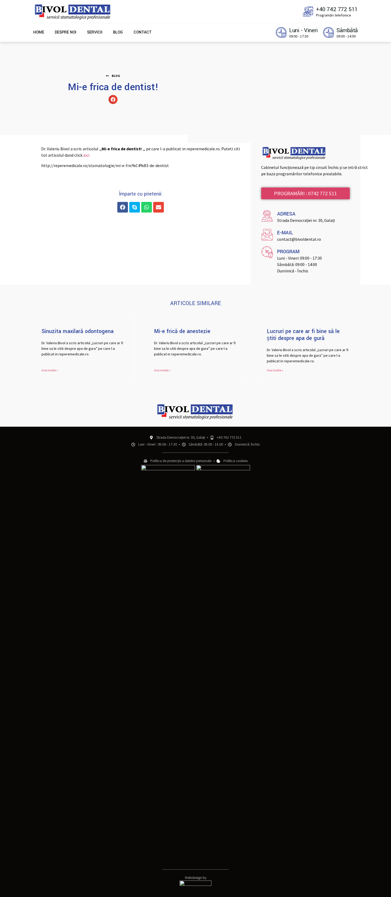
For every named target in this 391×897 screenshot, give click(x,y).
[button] (113, 76)
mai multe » (49, 370)
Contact (143, 32)
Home (38, 32)
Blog (118, 32)
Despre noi (65, 32)
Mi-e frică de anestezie (182, 331)
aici (86, 155)
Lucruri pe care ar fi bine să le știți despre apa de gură (303, 334)
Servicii (94, 32)
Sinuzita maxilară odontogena (77, 331)
